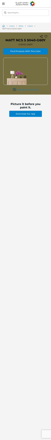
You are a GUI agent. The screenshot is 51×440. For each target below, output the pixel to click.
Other (21, 26)
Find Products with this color (25, 51)
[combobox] (25, 12)
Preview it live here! (27, 89)
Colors (12, 26)
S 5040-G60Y (25, 44)
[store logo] (26, 4)
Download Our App (25, 114)
